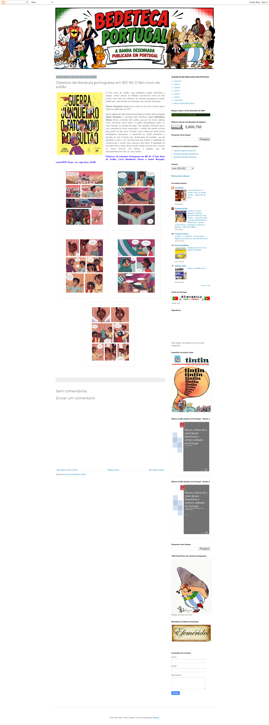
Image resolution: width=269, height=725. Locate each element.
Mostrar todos (205, 285)
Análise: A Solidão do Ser (197, 268)
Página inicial (113, 470)
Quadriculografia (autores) (185, 151)
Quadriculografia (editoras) (185, 157)
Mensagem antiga (156, 470)
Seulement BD (181, 209)
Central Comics (182, 234)
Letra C (177, 91)
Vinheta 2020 (180, 266)
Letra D (177, 94)
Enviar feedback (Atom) (76, 474)
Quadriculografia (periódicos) (186, 154)
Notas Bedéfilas (182, 245)
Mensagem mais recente (67, 470)
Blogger (156, 718)
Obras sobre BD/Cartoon (184, 103)
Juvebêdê (179, 188)
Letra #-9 (177, 81)
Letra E (177, 97)
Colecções (178, 100)
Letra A (177, 84)
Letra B (177, 87)
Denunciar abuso (180, 176)
